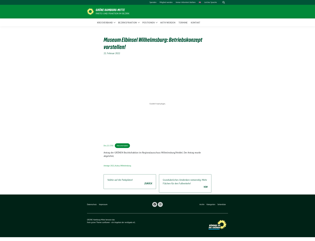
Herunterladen (122, 145)
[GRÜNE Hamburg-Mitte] (90, 11)
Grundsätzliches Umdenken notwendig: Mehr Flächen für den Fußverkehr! (185, 183)
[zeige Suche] (223, 2)
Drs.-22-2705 (108, 145)
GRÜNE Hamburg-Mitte (110, 10)
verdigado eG (130, 222)
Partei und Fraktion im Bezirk (112, 13)
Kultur (117, 165)
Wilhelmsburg (125, 165)
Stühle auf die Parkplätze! (129, 181)
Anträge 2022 (109, 165)
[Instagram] (160, 204)
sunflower (106, 222)
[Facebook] (154, 204)
